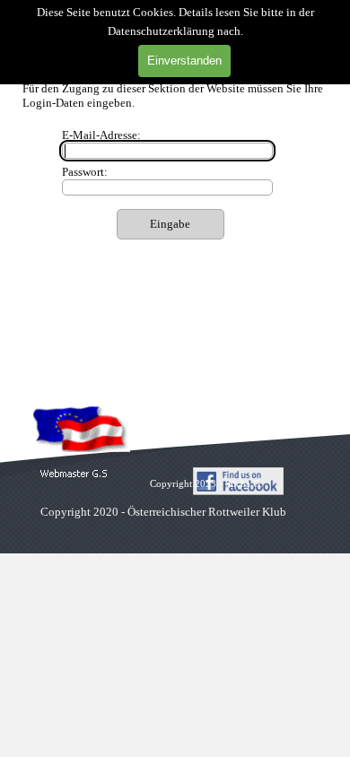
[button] (74, 474)
